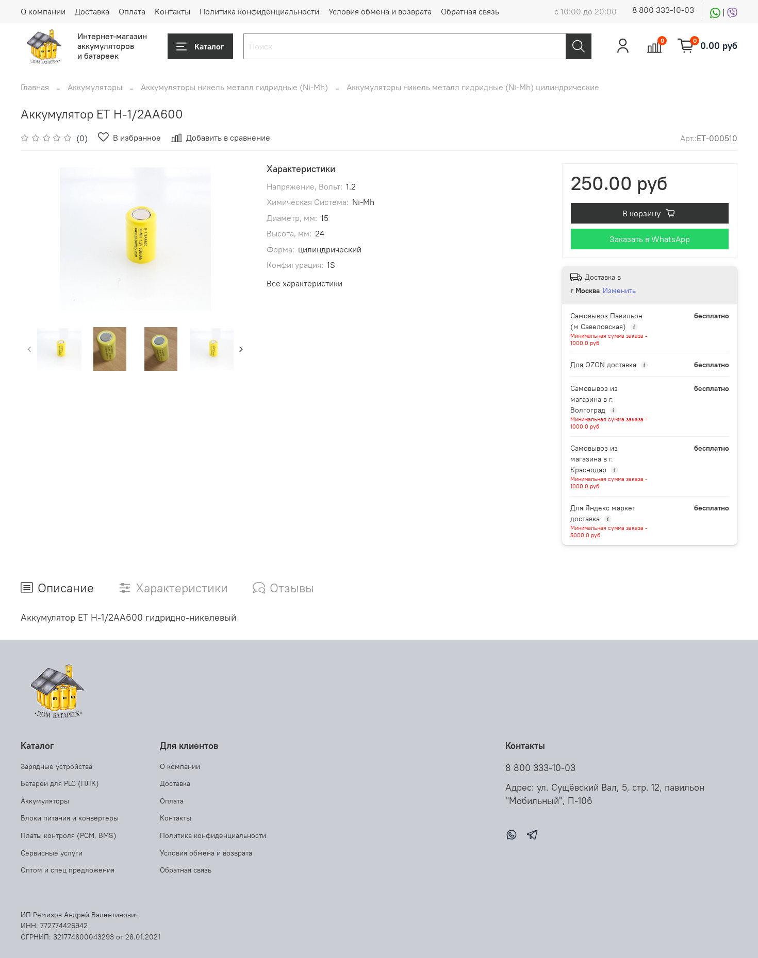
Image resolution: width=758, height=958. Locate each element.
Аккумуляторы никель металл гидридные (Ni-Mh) (234, 87)
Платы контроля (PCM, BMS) (69, 835)
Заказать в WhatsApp (649, 239)
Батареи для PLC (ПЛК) (60, 783)
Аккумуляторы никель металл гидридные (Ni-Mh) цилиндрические (473, 87)
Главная (35, 87)
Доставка (92, 11)
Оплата (132, 11)
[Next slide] (233, 239)
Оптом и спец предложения (67, 870)
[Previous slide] (37, 239)
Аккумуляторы (95, 87)
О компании (43, 11)
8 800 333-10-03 (663, 10)
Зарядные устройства (56, 766)
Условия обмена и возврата (380, 11)
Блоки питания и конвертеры (70, 818)
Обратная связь (470, 11)
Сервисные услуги (52, 853)
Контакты (172, 11)
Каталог (209, 46)
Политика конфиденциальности (259, 11)
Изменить (619, 290)
